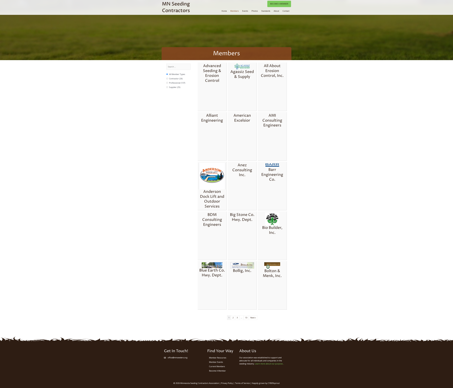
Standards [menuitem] (265, 11)
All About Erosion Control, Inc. (272, 70)
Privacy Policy (227, 383)
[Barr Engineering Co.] (272, 165)
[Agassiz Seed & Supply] (242, 66)
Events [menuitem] (245, 11)
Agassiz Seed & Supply (242, 74)
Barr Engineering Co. (272, 174)
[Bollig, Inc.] (242, 265)
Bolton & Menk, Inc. (272, 273)
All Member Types (177, 74)
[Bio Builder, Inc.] (272, 219)
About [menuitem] (276, 11)
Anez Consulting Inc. (242, 170)
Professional (177, 83)
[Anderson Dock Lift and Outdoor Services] (212, 176)
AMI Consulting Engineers (272, 120)
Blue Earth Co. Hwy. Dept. (212, 273)
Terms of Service (242, 383)
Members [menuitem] (234, 11)
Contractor (176, 78)
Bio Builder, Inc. (272, 230)
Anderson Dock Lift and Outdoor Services (212, 199)
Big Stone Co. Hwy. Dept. (242, 217)
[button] (279, 4)
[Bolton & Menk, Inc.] (272, 265)
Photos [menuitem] (255, 11)
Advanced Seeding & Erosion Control (212, 73)
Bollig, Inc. (242, 270)
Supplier (174, 87)
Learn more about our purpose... (269, 364)
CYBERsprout (274, 383)
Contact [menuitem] (286, 11)
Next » (253, 317)
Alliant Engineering (212, 118)
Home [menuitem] (224, 11)
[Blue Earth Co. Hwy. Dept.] (212, 265)
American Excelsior (242, 118)
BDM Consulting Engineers (212, 219)
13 (246, 317)
